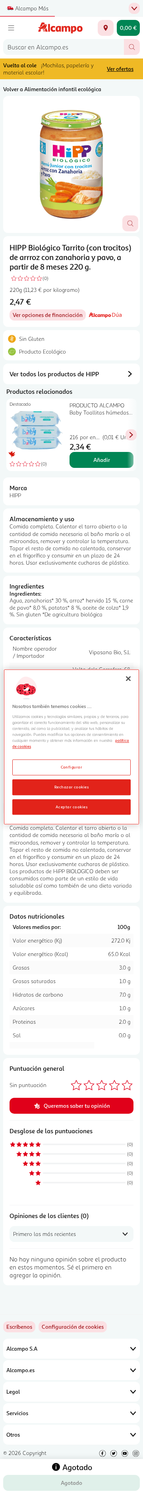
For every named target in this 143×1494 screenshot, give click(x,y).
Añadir (101, 459)
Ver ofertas (120, 68)
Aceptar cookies (71, 806)
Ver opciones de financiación (49, 316)
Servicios (17, 1413)
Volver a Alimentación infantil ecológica (52, 89)
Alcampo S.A (21, 1348)
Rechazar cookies (71, 786)
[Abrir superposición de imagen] (130, 223)
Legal (13, 1391)
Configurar (72, 767)
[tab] (71, 164)
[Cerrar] (128, 678)
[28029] (106, 28)
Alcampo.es (20, 1370)
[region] (71, 747)
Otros (13, 1434)
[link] (73, 1326)
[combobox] (63, 47)
